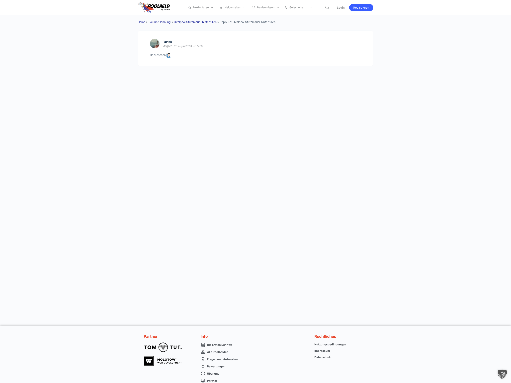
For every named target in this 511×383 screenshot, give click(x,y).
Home (141, 22)
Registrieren (361, 7)
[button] (502, 374)
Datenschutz (323, 357)
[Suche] (327, 7)
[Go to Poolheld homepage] (158, 7)
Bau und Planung (160, 22)
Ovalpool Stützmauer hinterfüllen (195, 22)
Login (341, 7)
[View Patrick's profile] (154, 43)
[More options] (310, 7)
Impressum (322, 350)
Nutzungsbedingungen (330, 344)
